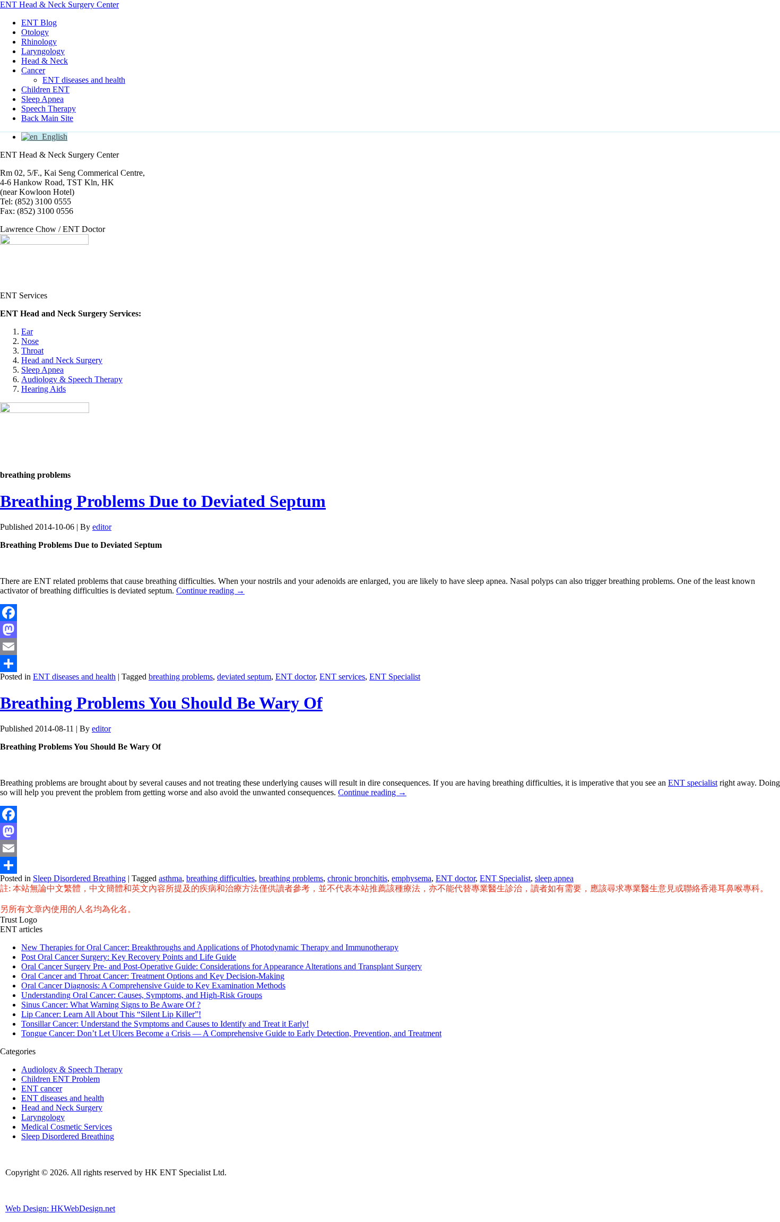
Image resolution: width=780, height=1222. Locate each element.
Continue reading (210, 590)
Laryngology (43, 51)
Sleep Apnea (42, 99)
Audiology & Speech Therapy (72, 379)
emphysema (411, 878)
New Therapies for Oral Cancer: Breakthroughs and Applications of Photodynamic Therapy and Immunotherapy (209, 947)
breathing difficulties (220, 878)
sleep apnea (554, 878)
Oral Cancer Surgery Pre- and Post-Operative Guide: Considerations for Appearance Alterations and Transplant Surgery (221, 966)
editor (101, 526)
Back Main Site (47, 118)
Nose (30, 341)
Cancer (33, 70)
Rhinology (39, 41)
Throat (32, 350)
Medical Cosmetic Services (66, 1126)
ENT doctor (295, 676)
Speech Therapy (48, 108)
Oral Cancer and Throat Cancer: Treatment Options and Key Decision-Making (152, 975)
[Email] (390, 646)
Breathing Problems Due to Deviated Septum (163, 501)
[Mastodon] (390, 629)
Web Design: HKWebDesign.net (60, 1208)
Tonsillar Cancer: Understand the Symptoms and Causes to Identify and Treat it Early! (165, 1023)
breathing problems (181, 676)
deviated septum (244, 676)
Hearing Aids (43, 388)
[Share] (390, 663)
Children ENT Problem (60, 1078)
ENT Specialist (394, 676)
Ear (27, 331)
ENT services (342, 676)
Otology (35, 32)
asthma (170, 878)
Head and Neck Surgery (61, 360)
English (52, 136)
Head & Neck (44, 60)
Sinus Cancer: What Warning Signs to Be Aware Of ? (111, 1004)
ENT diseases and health (83, 79)
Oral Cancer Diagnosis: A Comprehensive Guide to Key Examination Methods (153, 985)
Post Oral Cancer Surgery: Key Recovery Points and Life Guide (128, 956)
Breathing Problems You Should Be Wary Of (161, 702)
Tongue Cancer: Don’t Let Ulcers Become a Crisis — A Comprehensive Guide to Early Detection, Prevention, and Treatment (231, 1033)
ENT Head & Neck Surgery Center (59, 4)
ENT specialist (692, 782)
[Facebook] (390, 612)
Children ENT (45, 89)
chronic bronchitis (357, 878)
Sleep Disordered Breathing (79, 878)
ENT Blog (39, 22)
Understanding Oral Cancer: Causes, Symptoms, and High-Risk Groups (141, 995)
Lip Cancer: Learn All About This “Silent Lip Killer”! (111, 1014)
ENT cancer (41, 1088)
